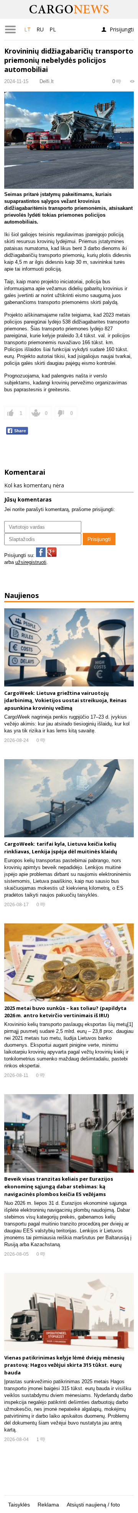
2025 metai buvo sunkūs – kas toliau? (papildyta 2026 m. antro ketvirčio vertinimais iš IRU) (65, 1012)
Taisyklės (19, 1505)
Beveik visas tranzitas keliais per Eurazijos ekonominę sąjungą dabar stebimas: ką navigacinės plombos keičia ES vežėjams (58, 1186)
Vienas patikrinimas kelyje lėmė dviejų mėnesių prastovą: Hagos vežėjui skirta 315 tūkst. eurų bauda (64, 1365)
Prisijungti (122, 29)
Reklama (48, 1505)
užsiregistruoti (30, 562)
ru (40, 29)
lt (27, 29)
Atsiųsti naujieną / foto (93, 1505)
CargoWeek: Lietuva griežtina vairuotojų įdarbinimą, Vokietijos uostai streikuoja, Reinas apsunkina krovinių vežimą (65, 700)
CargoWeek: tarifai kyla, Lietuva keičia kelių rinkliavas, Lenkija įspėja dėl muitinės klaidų (60, 847)
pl (52, 29)
